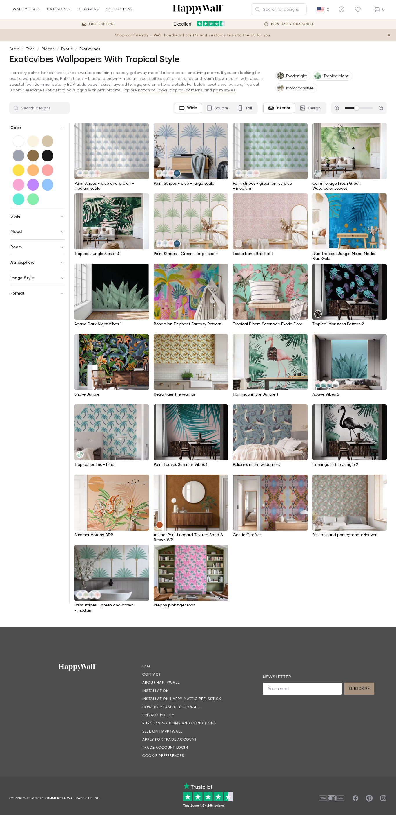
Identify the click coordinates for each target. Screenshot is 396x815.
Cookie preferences (163, 755)
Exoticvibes (89, 48)
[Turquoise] (18, 199)
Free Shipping (102, 24)
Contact (151, 674)
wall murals (26, 9)
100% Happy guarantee (292, 24)
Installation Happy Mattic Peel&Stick (181, 698)
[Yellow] (18, 170)
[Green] (33, 199)
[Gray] (18, 155)
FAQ (146, 666)
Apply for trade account (169, 739)
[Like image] (143, 129)
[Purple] (33, 185)
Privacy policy (158, 715)
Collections (119, 9)
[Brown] (33, 155)
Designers (88, 9)
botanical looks (153, 90)
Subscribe (359, 688)
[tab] (188, 108)
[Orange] (33, 170)
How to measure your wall (171, 707)
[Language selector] (323, 10)
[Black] (47, 155)
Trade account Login (165, 747)
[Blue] (47, 185)
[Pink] (18, 185)
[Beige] (47, 141)
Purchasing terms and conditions (179, 723)
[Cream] (33, 141)
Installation (155, 690)
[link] (80, 173)
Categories (59, 9)
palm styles (224, 90)
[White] (18, 141)
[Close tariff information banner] (389, 35)
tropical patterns (186, 90)
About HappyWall (161, 682)
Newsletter (277, 676)
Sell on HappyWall (162, 731)
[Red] (47, 170)
